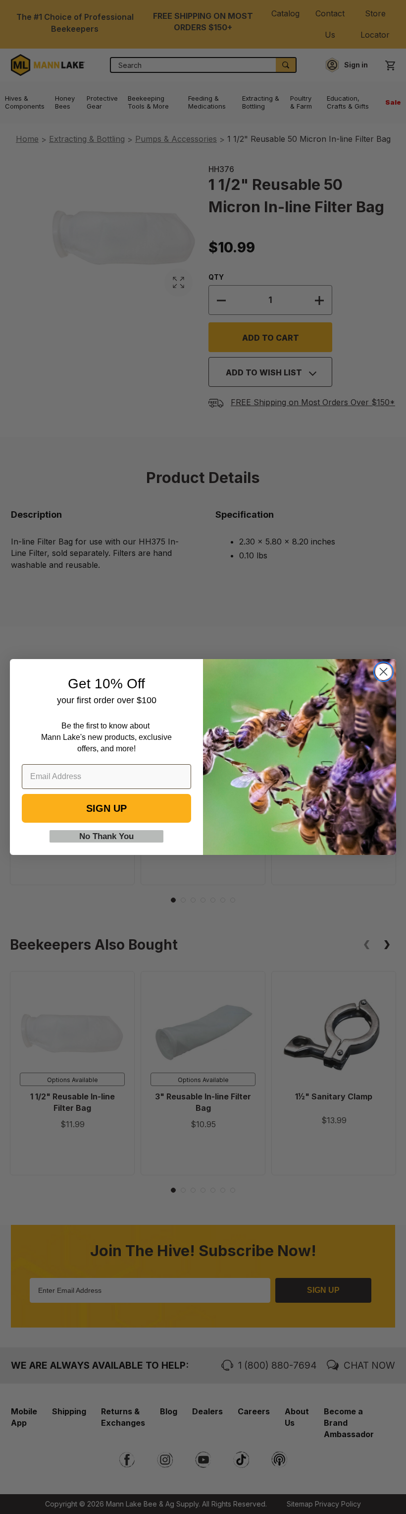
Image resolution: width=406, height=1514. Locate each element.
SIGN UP (106, 808)
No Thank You (106, 836)
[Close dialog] (383, 671)
